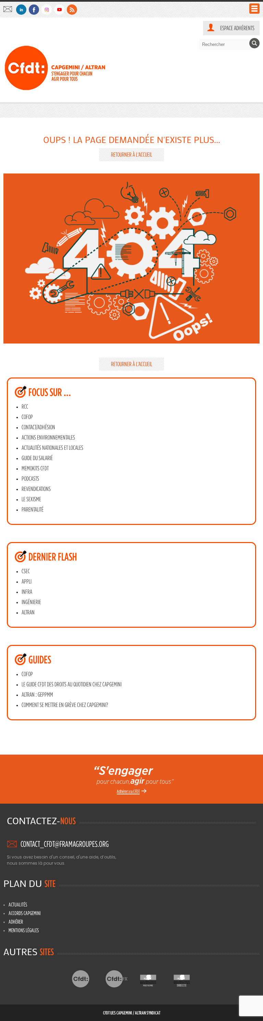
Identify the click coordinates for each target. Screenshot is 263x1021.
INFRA (27, 592)
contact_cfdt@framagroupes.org (9, 9)
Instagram (46, 9)
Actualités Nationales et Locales (52, 448)
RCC (25, 407)
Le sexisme (31, 499)
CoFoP (27, 417)
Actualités (18, 904)
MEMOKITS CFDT (35, 468)
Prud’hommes (153, 978)
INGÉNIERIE (31, 602)
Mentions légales (24, 930)
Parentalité (32, 509)
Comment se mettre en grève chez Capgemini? (65, 705)
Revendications (36, 489)
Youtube (59, 9)
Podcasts (30, 479)
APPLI (27, 581)
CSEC (26, 571)
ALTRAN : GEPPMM (37, 695)
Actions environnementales (48, 437)
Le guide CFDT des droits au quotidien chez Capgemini (72, 684)
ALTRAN (28, 612)
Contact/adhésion (38, 427)
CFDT (86, 978)
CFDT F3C (120, 978)
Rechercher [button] (254, 43)
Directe (187, 978)
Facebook (34, 9)
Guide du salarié (37, 458)
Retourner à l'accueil (131, 154)
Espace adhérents (237, 28)
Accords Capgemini (25, 913)
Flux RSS (72, 9)
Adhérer (16, 921)
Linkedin (21, 9)
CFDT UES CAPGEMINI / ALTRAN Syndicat (131, 1012)
